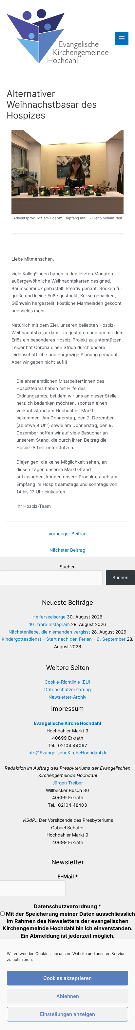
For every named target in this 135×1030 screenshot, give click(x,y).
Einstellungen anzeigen (67, 1014)
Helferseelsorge (49, 616)
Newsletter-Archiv (67, 697)
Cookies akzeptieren (67, 978)
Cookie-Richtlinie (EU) (67, 682)
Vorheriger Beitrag (67, 533)
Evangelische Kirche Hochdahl (67, 723)
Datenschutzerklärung (67, 689)
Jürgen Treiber (67, 782)
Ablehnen (67, 996)
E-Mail (67, 876)
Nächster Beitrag (67, 550)
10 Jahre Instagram (49, 624)
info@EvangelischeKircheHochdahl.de (67, 752)
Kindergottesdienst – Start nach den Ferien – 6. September (63, 639)
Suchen (68, 566)
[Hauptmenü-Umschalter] (122, 38)
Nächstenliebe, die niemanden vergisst (49, 632)
